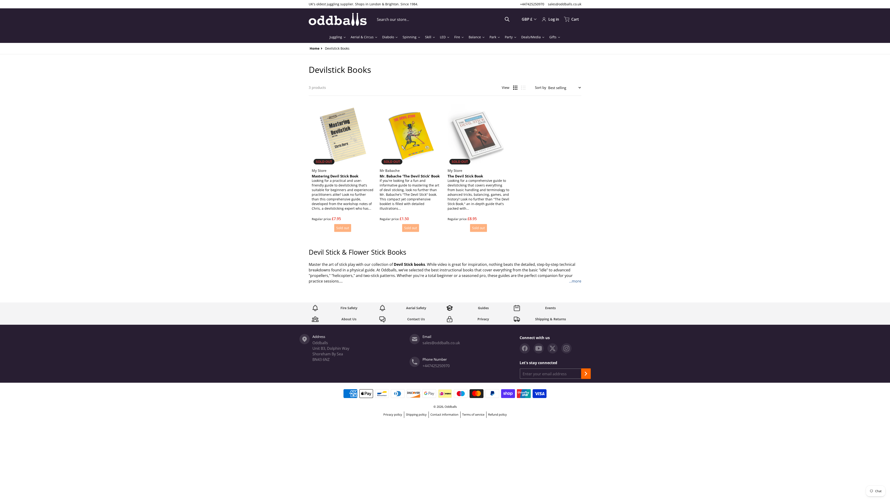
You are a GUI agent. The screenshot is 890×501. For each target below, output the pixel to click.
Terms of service (473, 414)
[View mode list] (523, 88)
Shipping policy (416, 414)
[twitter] (552, 348)
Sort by (540, 87)
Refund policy (497, 414)
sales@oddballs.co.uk (564, 4)
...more (575, 281)
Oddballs (451, 407)
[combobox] (443, 19)
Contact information (444, 414)
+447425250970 (532, 4)
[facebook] (525, 348)
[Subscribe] (586, 373)
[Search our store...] (507, 19)
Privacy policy (392, 414)
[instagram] (566, 348)
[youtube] (539, 348)
